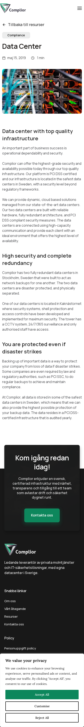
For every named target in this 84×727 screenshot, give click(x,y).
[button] (42, 515)
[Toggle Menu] (79, 8)
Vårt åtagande (15, 608)
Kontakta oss (14, 624)
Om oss (10, 601)
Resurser (11, 616)
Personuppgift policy (20, 648)
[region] (42, 690)
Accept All (42, 694)
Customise (42, 706)
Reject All (42, 718)
